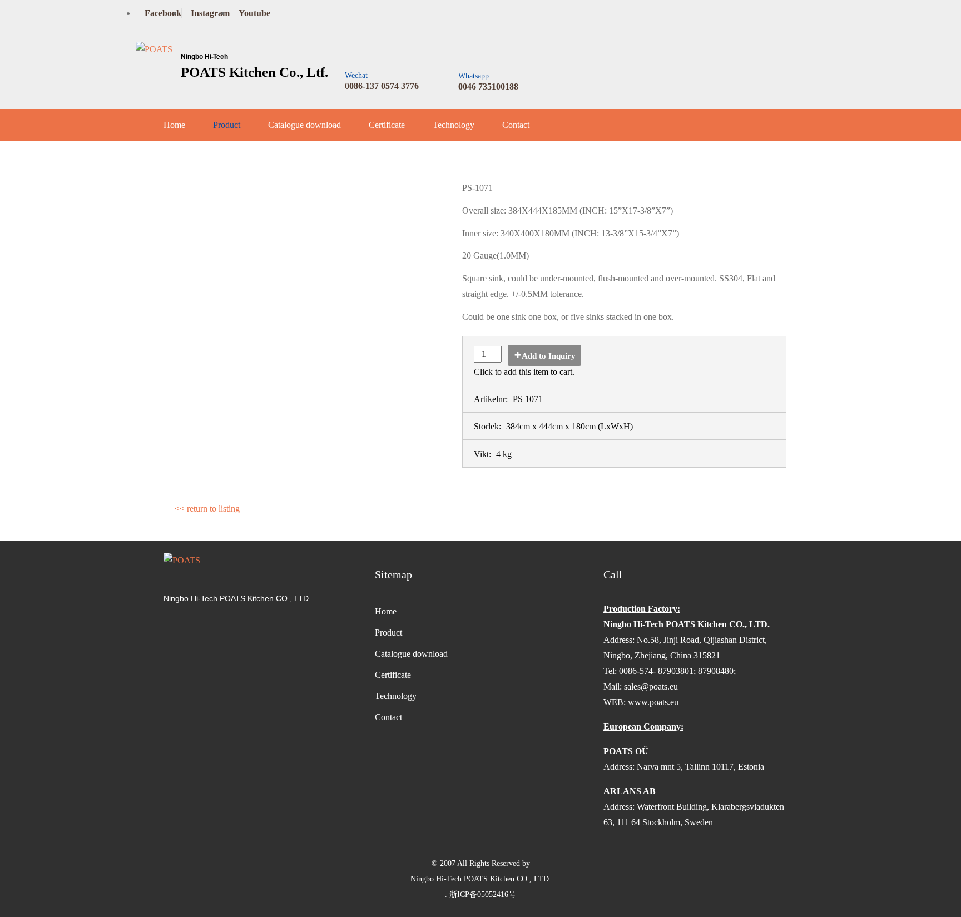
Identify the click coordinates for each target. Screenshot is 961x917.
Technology (453, 125)
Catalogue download (304, 125)
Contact (515, 125)
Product (226, 125)
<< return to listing (207, 508)
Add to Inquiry (549, 355)
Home (174, 125)
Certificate (387, 125)
